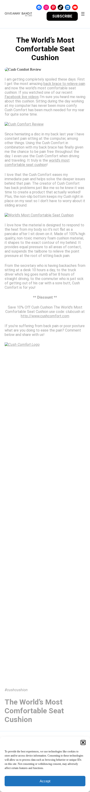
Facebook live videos (22, 97)
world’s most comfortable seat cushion (37, 162)
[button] (83, 742)
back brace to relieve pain (64, 84)
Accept (45, 781)
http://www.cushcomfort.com (45, 316)
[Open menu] (83, 14)
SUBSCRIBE (62, 16)
